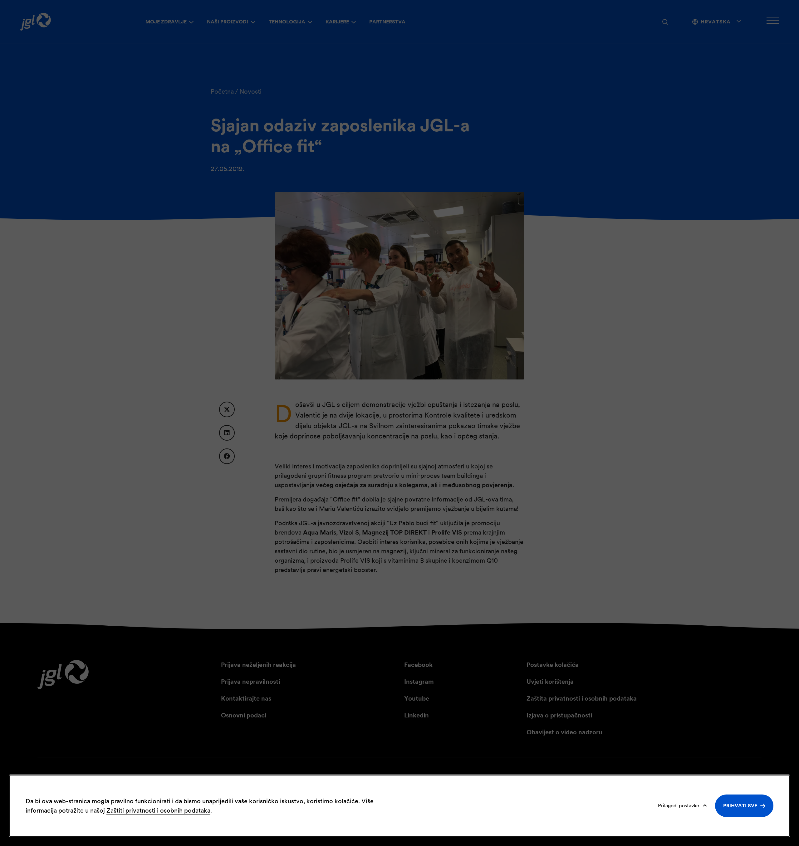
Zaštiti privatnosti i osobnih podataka (158, 810)
